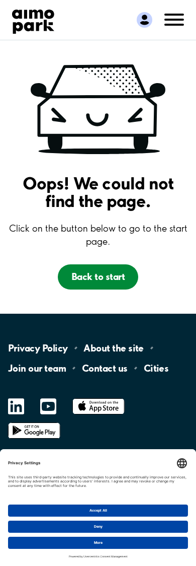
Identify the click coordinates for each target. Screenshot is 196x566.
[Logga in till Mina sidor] (144, 20)
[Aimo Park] (33, 20)
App (98, 398)
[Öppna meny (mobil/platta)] (174, 19)
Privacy (37, 348)
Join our (37, 368)
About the (113, 348)
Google (34, 422)
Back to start (98, 276)
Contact (105, 368)
